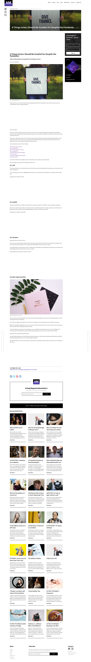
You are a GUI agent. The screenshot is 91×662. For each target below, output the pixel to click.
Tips (58, 2)
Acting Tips (51, 491)
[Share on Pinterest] (17, 376)
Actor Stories (15, 524)
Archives (16, 8)
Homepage (12, 8)
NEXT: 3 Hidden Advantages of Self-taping (36, 405)
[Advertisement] (36, 42)
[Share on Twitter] (14, 376)
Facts (61, 2)
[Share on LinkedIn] (20, 376)
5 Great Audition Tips (34, 591)
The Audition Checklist (34, 558)
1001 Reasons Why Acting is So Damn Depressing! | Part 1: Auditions (36, 495)
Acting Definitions (16, 426)
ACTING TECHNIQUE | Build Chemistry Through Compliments (18, 626)
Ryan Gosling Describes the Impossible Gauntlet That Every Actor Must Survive (54, 462)
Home (49, 2)
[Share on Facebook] (11, 376)
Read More (12, 440)
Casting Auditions (70, 79)
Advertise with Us (72, 653)
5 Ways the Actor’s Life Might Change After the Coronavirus (23, 369)
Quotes (53, 2)
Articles (73, 2)
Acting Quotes (34, 458)
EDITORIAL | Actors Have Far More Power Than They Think (18, 560)
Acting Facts (33, 426)
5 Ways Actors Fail (51, 558)
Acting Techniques (52, 589)
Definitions (66, 2)
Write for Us (71, 654)
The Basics (68, 75)
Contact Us (78, 2)
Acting (11, 426)
